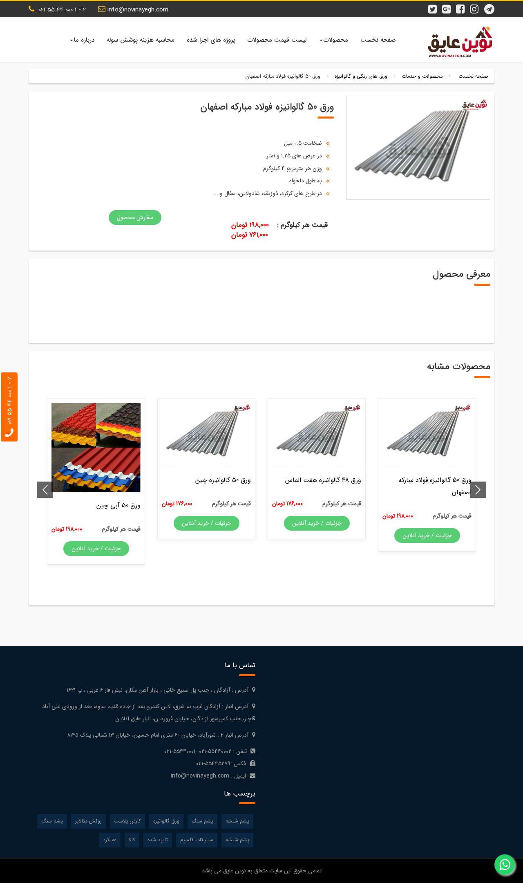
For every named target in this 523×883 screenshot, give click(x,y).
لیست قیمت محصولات (277, 40)
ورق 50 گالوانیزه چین (223, 480)
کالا (132, 840)
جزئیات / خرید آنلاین (427, 535)
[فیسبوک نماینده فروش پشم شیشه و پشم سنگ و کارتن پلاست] (462, 5)
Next (45, 490)
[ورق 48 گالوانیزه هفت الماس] (316, 435)
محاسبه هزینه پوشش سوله (140, 40)
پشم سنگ (202, 821)
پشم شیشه (237, 821)
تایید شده (158, 840)
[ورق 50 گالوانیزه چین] (206, 435)
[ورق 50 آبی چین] (96, 447)
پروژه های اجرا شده (211, 40)
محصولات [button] (336, 40)
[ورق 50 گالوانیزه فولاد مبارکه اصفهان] (427, 435)
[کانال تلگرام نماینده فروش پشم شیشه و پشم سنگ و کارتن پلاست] (490, 5)
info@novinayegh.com (137, 10)
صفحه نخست (378, 40)
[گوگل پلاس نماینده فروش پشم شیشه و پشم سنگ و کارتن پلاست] (449, 5)
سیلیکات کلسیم (196, 840)
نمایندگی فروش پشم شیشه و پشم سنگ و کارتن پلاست (457, 41)
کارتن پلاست (127, 821)
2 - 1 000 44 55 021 (61, 10)
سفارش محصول (135, 217)
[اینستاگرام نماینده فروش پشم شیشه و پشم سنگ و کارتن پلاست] (476, 5)
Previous (478, 490)
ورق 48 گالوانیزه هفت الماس (323, 480)
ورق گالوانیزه (166, 821)
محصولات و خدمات (422, 76)
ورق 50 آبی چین (118, 505)
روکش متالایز (88, 821)
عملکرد (109, 840)
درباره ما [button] (84, 40)
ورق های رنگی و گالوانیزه (361, 76)
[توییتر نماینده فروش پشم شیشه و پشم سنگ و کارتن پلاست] (435, 5)
